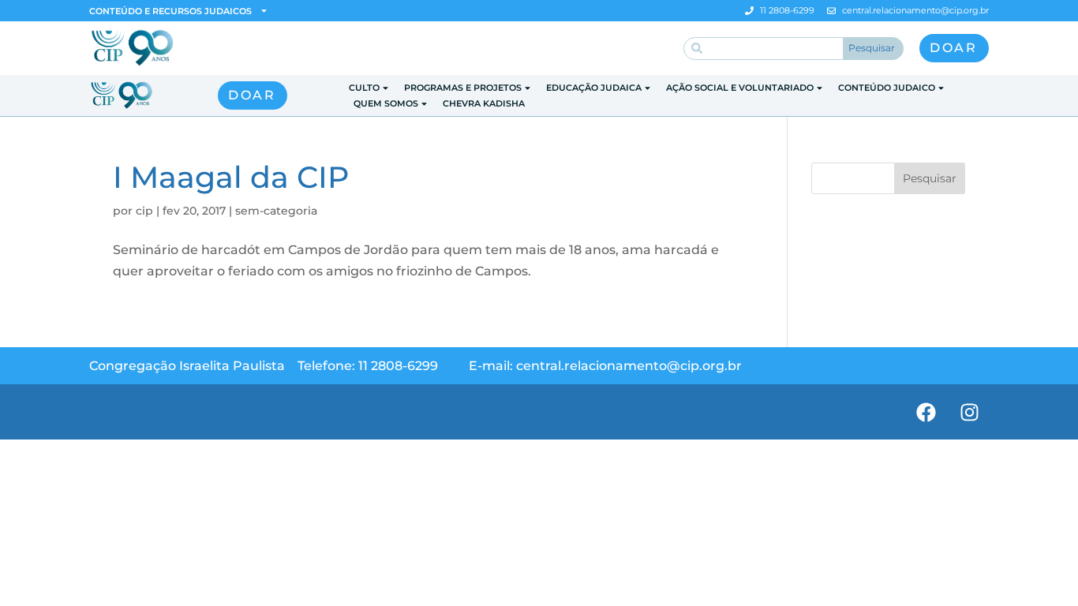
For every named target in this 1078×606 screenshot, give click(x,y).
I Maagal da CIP (231, 177)
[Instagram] (969, 412)
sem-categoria (276, 211)
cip (144, 211)
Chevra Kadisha (484, 103)
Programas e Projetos (463, 87)
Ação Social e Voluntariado (740, 87)
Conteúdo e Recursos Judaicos (170, 11)
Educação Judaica (594, 87)
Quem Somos (386, 103)
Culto (364, 87)
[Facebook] (925, 412)
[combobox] (763, 48)
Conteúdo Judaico (886, 87)
